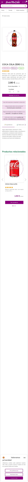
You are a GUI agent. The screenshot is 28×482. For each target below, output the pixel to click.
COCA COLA (6, 68)
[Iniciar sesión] (23, 2)
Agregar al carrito (14, 95)
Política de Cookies (13, 466)
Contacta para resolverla (14, 108)
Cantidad (11, 89)
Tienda (10, 10)
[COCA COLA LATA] (14, 168)
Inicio (2, 10)
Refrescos (14, 68)
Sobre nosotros (20, 10)
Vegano (21, 68)
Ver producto (14, 202)
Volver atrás (7, 16)
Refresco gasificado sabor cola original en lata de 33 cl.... (14, 190)
